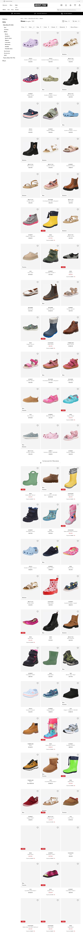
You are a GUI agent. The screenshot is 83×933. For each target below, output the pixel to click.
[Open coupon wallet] (61, 5)
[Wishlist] (75, 5)
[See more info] (30, 64)
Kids (16, 5)
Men (11, 5)
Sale (30, 27)
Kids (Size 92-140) (33, 18)
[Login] (66, 5)
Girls (26, 18)
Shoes (41, 18)
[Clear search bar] (79, 9)
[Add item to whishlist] (38, 33)
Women (5, 5)
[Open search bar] (58, 10)
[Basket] (80, 5)
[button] (66, 21)
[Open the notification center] (70, 5)
